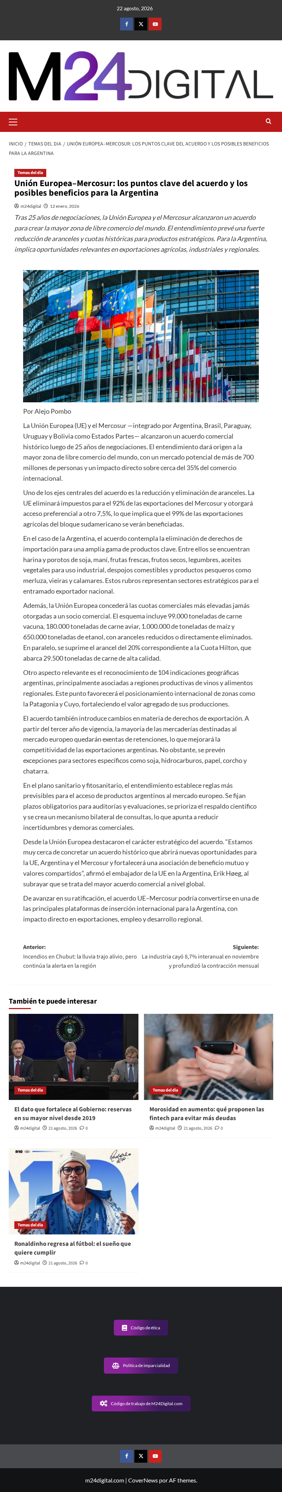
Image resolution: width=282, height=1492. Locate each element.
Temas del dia (30, 173)
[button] (16, 121)
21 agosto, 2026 (62, 1128)
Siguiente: (200, 956)
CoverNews (143, 1480)
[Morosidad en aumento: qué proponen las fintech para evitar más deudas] (209, 1057)
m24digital (31, 206)
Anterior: (80, 956)
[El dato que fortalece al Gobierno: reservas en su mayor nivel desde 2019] (73, 1057)
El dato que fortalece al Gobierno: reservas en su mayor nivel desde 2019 (73, 1114)
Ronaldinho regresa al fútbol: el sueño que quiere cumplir (72, 1248)
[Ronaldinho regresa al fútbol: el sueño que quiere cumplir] (73, 1191)
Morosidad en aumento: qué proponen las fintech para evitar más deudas (206, 1114)
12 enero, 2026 (64, 206)
